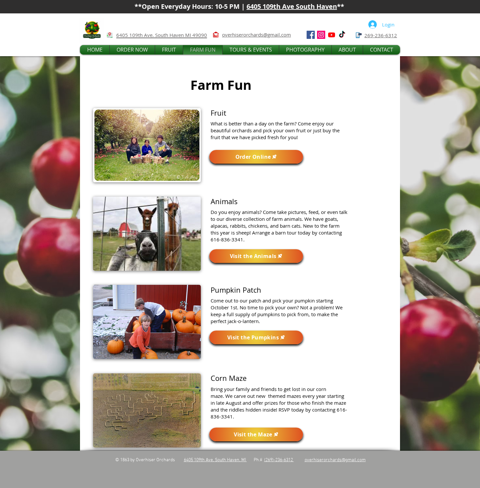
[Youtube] (332, 35)
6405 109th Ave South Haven (292, 6)
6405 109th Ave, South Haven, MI (215, 460)
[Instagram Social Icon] (321, 35)
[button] (132, 50)
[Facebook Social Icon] (311, 35)
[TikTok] (342, 35)
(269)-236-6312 (279, 460)
